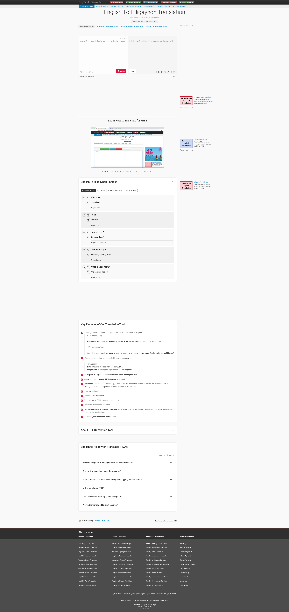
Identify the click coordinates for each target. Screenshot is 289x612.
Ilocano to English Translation (87, 573)
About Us (123, 600)
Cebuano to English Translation (88, 568)
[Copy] (88, 197)
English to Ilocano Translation (87, 577)
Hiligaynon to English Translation (107, 26)
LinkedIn (97, 521)
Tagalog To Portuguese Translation (157, 581)
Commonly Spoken (88, 190)
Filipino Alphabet (185, 556)
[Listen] (84, 197)
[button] (162, 72)
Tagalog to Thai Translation (154, 552)
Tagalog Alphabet (185, 548)
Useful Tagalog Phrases (187, 564)
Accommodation (131, 190)
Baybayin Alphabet (186, 552)
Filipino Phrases (185, 568)
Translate (121, 71)
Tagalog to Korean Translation (121, 573)
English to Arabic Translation (87, 585)
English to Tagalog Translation (87, 556)
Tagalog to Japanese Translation (122, 577)
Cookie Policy (164, 600)
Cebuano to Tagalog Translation (122, 560)
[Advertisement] (119, 32)
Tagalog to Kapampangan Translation (157, 564)
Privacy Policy (154, 600)
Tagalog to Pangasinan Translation (157, 577)
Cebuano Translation (201, 182)
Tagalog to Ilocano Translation (121, 548)
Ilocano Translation (85, 536)
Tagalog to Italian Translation (155, 568)
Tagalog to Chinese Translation (122, 581)
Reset (132, 71)
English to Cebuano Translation (88, 564)
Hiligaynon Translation (155, 536)
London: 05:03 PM (164, 6)
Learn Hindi (183, 581)
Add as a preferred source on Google (145, 21)
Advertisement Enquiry (142, 600)
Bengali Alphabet (185, 560)
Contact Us (130, 600)
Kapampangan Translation (203, 97)
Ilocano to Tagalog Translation (121, 552)
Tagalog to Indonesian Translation (156, 548)
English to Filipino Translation (87, 548)
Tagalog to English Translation (87, 560)
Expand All (162, 455)
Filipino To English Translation (186, 143)
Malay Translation (187, 536)
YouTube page (117, 171)
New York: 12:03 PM (179, 6)
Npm (108, 521)
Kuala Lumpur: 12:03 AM (133, 6)
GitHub (103, 521)
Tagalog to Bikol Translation (154, 573)
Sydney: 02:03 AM (149, 6)
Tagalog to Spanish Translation (122, 568)
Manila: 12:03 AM (87, 6)
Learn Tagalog (184, 573)
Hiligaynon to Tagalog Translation (132, 26)
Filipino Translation (200, 140)
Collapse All (170, 455)
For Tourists (101, 190)
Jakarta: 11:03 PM (117, 6)
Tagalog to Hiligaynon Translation (156, 26)
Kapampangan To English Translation (186, 100)
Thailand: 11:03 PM (102, 6)
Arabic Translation (119, 536)
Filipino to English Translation (87, 552)
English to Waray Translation (87, 581)
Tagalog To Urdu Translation (155, 585)
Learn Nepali (184, 577)
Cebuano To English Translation (186, 185)
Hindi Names (184, 585)
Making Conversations (115, 190)
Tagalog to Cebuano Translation (122, 556)
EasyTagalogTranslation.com (92, 2)
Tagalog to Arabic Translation (121, 585)
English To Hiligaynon (87, 26)
